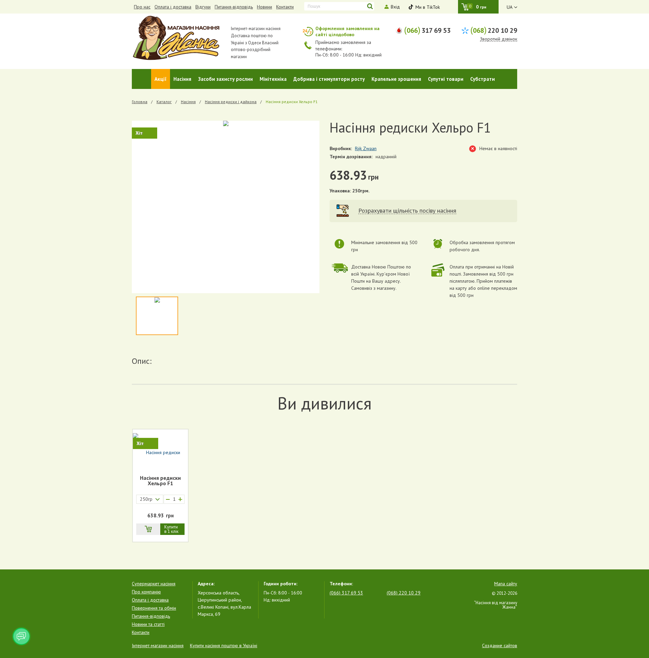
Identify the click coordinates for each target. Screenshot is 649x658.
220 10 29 (493, 29)
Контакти (285, 7)
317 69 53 (427, 29)
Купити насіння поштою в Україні (223, 645)
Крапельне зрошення (396, 79)
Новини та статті (148, 624)
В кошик (148, 529)
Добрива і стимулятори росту (329, 79)
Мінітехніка (273, 79)
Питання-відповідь (234, 7)
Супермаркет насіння (153, 583)
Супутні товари (445, 79)
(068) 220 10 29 (403, 593)
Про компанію (146, 591)
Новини (264, 7)
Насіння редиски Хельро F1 (160, 481)
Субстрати (482, 79)
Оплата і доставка (172, 7)
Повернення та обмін (154, 608)
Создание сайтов (499, 645)
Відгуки (203, 7)
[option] (225, 207)
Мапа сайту (505, 583)
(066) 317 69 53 (346, 593)
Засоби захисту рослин (225, 79)
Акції (160, 79)
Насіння (182, 79)
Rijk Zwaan (366, 148)
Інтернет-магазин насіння (158, 645)
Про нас (142, 7)
